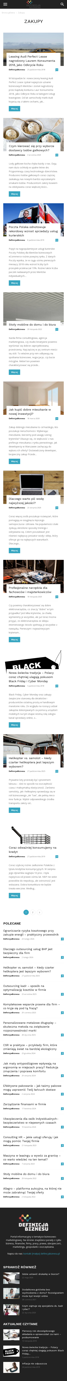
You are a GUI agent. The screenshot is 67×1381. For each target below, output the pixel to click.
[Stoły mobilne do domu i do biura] (33, 309)
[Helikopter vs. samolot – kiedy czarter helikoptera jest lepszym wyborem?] (33, 750)
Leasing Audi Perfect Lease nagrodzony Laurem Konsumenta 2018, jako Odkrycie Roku (32, 61)
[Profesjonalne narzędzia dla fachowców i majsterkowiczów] (33, 576)
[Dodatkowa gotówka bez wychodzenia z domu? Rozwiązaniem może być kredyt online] (11, 1293)
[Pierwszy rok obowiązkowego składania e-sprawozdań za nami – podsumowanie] (11, 1334)
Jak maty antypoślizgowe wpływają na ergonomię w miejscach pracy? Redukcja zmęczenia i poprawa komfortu (30, 1067)
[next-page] (39, 912)
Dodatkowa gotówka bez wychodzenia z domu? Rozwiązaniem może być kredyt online (43, 1292)
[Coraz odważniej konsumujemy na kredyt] (33, 836)
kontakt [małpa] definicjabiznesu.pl (41, 1253)
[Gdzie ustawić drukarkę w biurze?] (11, 1278)
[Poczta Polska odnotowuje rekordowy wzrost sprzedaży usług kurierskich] (33, 220)
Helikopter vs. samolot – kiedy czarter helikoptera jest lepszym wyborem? (31, 762)
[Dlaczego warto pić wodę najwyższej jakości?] (33, 487)
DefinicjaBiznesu (17, 69)
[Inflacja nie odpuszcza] (11, 1367)
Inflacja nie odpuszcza (34, 1363)
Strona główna (8, 12)
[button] (5, 4)
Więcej (14, 108)
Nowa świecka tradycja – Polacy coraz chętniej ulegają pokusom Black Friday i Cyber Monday (31, 677)
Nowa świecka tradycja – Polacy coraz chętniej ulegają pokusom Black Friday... (43, 1350)
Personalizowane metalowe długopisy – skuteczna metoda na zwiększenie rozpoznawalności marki (29, 1026)
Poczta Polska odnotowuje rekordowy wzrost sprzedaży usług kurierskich (33, 231)
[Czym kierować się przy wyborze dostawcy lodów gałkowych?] (33, 134)
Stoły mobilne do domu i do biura (32, 324)
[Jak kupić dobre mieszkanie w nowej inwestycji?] (33, 398)
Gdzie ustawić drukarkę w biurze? (40, 1274)
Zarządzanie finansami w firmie (24, 1104)
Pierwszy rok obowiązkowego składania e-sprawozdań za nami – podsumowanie (41, 1334)
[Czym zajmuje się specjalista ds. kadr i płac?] (11, 1309)
